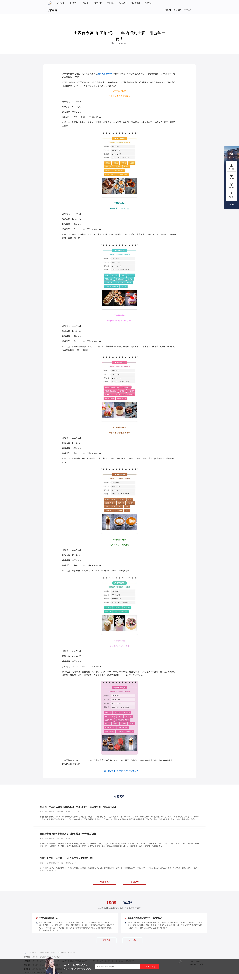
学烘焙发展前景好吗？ (47, 918)
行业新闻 (167, 10)
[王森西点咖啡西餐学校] (50, 3)
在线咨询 (132, 940)
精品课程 (43, 957)
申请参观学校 (134, 882)
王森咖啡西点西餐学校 (54, 812)
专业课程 (110, 3)
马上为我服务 (149, 967)
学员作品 (148, 3)
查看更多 (106, 940)
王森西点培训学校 (105, 74)
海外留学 (73, 3)
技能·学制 (98, 3)
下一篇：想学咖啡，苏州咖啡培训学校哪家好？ (119, 771)
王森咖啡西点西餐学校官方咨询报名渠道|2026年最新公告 (68, 833)
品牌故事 (60, 3)
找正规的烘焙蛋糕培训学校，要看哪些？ (143, 918)
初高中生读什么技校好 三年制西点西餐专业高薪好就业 (67, 858)
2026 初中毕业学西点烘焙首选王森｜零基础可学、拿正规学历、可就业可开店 (78, 807)
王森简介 (35, 957)
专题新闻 (177, 10)
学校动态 (33, 952)
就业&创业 (123, 3)
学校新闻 (52, 10)
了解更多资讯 (104, 882)
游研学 (85, 3)
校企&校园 (135, 3)
